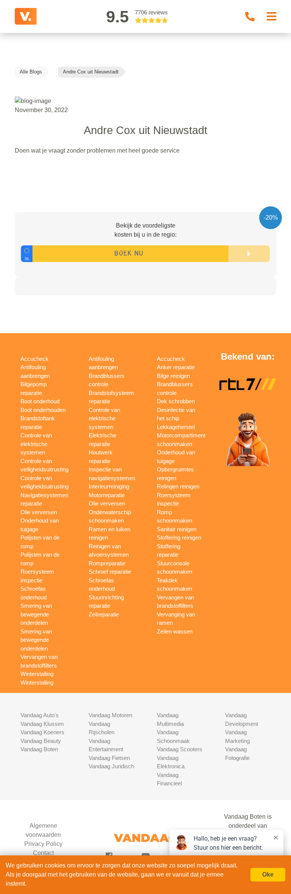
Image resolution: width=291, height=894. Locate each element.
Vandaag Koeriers (42, 732)
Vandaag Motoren (110, 715)
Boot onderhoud (39, 401)
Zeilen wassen (174, 631)
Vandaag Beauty (40, 741)
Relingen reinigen (178, 486)
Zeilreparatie (104, 614)
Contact (43, 853)
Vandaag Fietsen (109, 758)
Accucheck (34, 359)
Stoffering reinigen (179, 537)
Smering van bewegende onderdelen (36, 614)
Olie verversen (38, 512)
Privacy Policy (43, 844)
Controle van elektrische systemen (36, 444)
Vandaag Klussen (42, 724)
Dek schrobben (176, 401)
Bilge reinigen (173, 376)
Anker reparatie (176, 367)
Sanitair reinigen (176, 529)
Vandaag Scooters (179, 749)
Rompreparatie (107, 563)
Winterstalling (36, 674)
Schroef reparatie (110, 571)
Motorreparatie (107, 495)
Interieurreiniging (109, 486)
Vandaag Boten (39, 749)
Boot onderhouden (43, 410)
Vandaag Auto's (39, 715)
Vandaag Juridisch (111, 766)
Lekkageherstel (176, 427)
